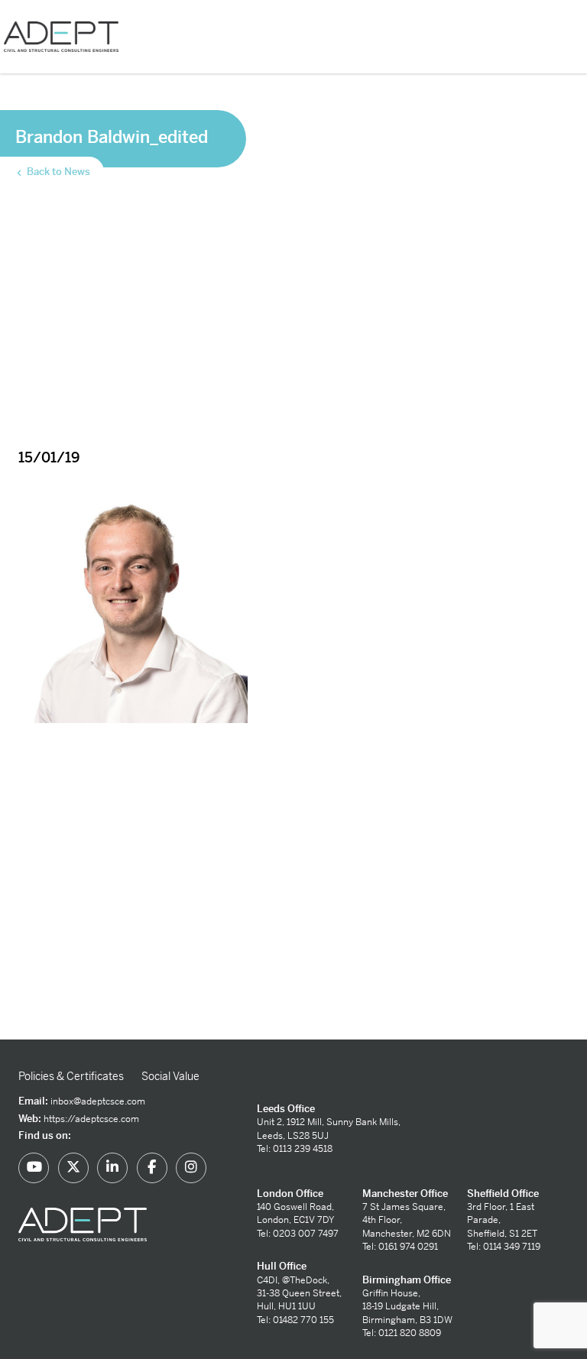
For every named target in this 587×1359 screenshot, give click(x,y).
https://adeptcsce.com (91, 1119)
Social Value (170, 1076)
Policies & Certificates (71, 1076)
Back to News (57, 171)
